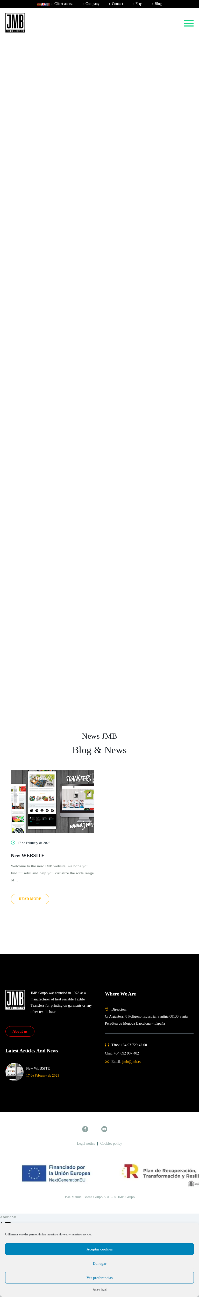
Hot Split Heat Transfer (43, 122)
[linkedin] (113, 1129)
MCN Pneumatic (38, 459)
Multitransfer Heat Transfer (46, 255)
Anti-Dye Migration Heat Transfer (52, 213)
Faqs (139, 4)
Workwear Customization (45, 396)
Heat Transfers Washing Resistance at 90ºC (59, 227)
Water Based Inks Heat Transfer (50, 206)
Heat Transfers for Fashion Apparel (53, 52)
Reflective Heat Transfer (44, 157)
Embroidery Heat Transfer (46, 269)
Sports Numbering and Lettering (51, 339)
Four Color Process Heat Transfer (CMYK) (59, 185)
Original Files (36, 290)
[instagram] (94, 1129)
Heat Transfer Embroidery (46, 332)
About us (19, 1031)
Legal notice (86, 1143)
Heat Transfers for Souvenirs (48, 80)
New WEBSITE (28, 855)
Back (29, 38)
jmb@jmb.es (131, 1062)
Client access (63, 4)
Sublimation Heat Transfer (46, 234)
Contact (117, 4)
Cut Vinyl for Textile (41, 325)
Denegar (99, 1263)
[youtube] (104, 1129)
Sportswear (34, 403)
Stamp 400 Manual (40, 431)
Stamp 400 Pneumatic (42, 438)
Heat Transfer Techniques (45, 108)
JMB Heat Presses (39, 424)
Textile (30, 353)
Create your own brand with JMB (52, 374)
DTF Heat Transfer (40, 199)
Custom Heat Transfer (42, 101)
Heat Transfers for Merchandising (52, 59)
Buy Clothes (35, 367)
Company (93, 4)
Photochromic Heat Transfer (47, 178)
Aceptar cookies (100, 1249)
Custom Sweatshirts (40, 389)
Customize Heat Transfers (45, 87)
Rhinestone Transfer (41, 346)
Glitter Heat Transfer (41, 136)
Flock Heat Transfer (41, 262)
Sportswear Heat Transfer (45, 66)
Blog (158, 4)
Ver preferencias (100, 1278)
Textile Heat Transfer (42, 31)
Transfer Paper (36, 318)
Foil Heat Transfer (39, 164)
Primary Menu (189, 23)
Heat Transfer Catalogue (44, 297)
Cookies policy (111, 1143)
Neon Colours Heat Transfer (47, 143)
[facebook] (85, 1129)
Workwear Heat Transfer (44, 73)
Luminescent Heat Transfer (46, 171)
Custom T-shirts (37, 381)
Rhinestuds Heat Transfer (45, 248)
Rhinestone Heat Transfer (45, 241)
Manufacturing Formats (44, 283)
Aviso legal (99, 1289)
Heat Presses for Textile (44, 410)
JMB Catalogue (37, 311)
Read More (30, 899)
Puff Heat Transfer (39, 129)
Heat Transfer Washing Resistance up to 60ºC (61, 220)
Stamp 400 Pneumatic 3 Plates (49, 445)
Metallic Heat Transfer (43, 150)
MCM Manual (36, 452)
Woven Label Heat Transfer (47, 276)
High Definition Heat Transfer (49, 192)
